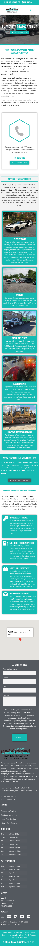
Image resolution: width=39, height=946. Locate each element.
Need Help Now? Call (13, 2)
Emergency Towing (8, 811)
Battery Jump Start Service (20, 568)
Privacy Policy (9, 790)
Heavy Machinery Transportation (20, 432)
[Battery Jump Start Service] (5, 568)
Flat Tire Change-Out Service (20, 593)
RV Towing (19, 295)
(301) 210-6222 (28, 2)
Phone (5, 686)
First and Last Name (10, 669)
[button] (20, 639)
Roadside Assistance (9, 815)
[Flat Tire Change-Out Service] (5, 594)
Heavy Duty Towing (19, 384)
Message (6, 695)
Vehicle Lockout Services (19, 517)
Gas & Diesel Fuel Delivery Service (22, 543)
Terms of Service (25, 790)
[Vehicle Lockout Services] (5, 518)
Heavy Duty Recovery (10, 823)
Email (5, 678)
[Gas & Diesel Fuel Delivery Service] (5, 543)
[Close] (29, 630)
